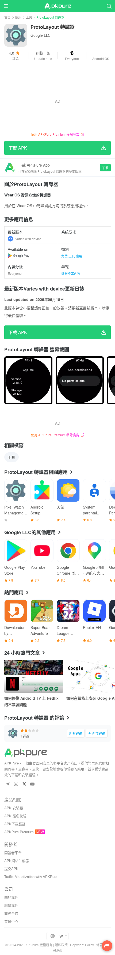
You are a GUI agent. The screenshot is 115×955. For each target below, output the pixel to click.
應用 (18, 17)
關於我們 (11, 897)
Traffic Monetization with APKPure (30, 876)
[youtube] (32, 784)
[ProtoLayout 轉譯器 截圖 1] (80, 380)
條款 (99, 944)
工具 (29, 17)
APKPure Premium (19, 831)
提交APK (11, 868)
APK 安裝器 (13, 807)
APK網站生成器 (16, 860)
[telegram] (7, 784)
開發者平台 (13, 852)
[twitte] (24, 784)
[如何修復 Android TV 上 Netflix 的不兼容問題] (33, 676)
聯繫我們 (11, 905)
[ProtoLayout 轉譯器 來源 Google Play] (18, 255)
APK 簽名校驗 (15, 815)
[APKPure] (57, 6)
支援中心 (11, 921)
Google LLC (40, 35)
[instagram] (16, 784)
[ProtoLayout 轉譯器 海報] (28, 380)
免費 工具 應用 (71, 256)
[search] (109, 6)
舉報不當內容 (70, 273)
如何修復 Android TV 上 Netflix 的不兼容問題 (31, 701)
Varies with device (28, 238)
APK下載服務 (14, 823)
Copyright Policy (82, 944)
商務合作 (11, 913)
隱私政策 (61, 944)
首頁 (7, 17)
